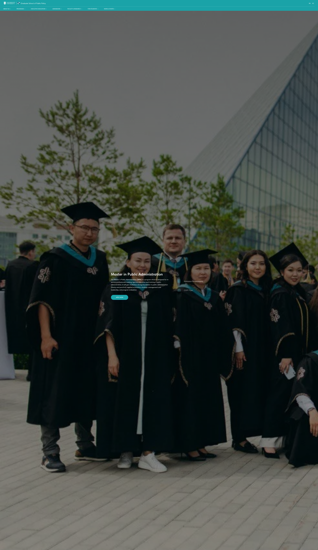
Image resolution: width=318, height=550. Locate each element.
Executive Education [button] (38, 9)
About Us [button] (6, 9)
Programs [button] (20, 9)
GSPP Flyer (188, 290)
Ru (310, 3)
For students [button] (92, 9)
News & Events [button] (109, 9)
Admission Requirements (193, 281)
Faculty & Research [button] (74, 9)
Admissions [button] (57, 9)
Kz (313, 3)
